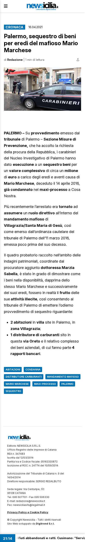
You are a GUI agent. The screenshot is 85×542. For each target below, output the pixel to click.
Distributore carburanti (24, 376)
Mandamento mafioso (63, 376)
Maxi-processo (45, 383)
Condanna (32, 369)
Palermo (67, 383)
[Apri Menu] (6, 6)
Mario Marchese (17, 383)
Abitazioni (13, 369)
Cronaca (15, 27)
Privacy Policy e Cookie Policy (27, 512)
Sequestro (13, 391)
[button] (42, 89)
